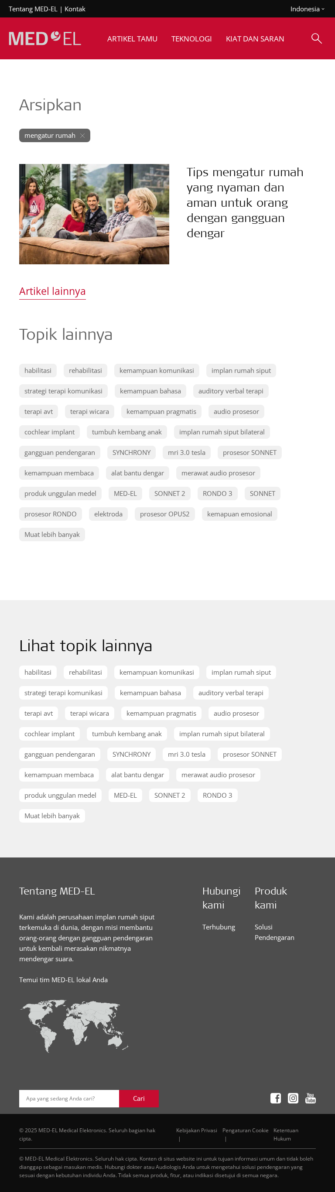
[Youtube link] (310, 1098)
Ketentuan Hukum (285, 1134)
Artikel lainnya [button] (52, 290)
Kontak (75, 8)
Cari (139, 1098)
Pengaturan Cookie (245, 1130)
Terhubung (218, 926)
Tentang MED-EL (33, 8)
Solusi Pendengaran (274, 932)
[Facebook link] (275, 1098)
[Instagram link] (293, 1098)
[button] (38, 370)
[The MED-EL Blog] (45, 38)
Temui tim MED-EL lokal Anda (63, 979)
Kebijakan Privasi (196, 1130)
